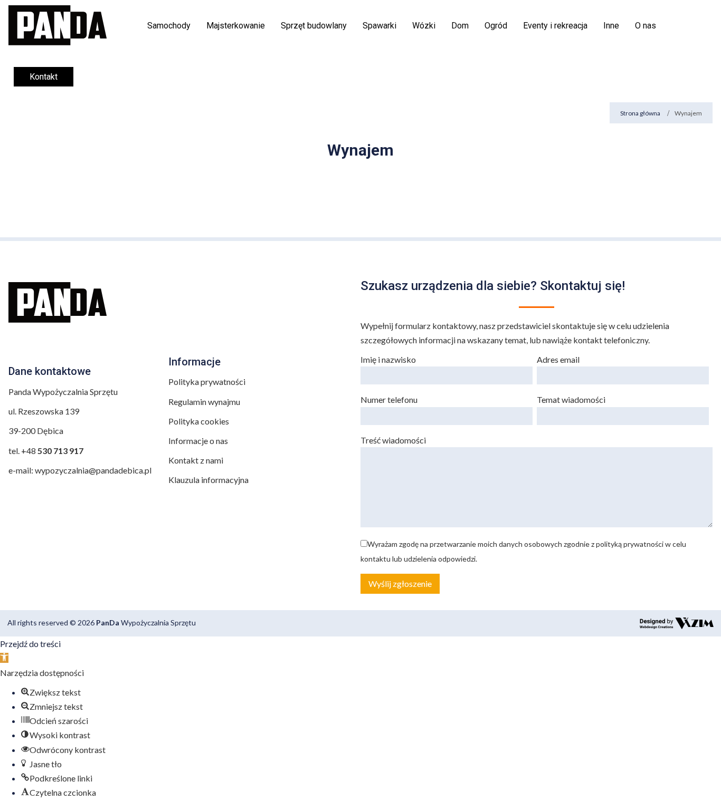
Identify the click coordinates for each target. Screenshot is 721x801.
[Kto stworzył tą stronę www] (677, 623)
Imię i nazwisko (388, 359)
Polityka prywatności (206, 382)
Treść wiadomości (393, 440)
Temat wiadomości (571, 399)
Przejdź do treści (30, 644)
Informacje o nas (198, 441)
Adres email (558, 359)
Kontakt (44, 77)
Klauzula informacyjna (208, 480)
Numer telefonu (389, 399)
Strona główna (640, 113)
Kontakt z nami (195, 460)
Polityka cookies (198, 421)
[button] (4, 658)
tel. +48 (46, 451)
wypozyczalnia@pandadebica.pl (93, 470)
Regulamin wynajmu (204, 402)
